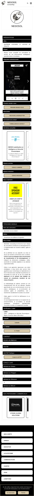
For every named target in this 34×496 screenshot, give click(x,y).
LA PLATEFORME (8, 453)
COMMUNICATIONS (9, 459)
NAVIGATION (7, 447)
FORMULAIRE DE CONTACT (17, 124)
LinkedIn (17, 322)
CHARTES (6, 466)
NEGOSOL (12, 2)
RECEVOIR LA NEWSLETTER (17, 115)
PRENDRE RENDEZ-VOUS (17, 107)
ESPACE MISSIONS (17, 175)
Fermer (23, 492)
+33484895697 (8, 343)
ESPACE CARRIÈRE (17, 167)
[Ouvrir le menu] (31, 3)
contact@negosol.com (10, 350)
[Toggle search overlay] (27, 3)
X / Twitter (17, 330)
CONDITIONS (7, 479)
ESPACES (6, 440)
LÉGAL (5, 472)
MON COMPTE (8, 434)
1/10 (8, 98)
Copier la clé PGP (17, 357)
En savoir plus (10, 492)
